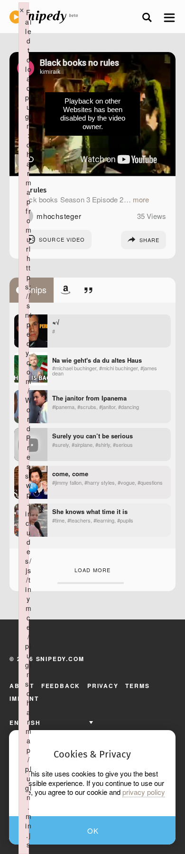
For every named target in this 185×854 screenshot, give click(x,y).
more (141, 199)
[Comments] (88, 290)
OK (93, 831)
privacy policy (143, 792)
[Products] (65, 290)
